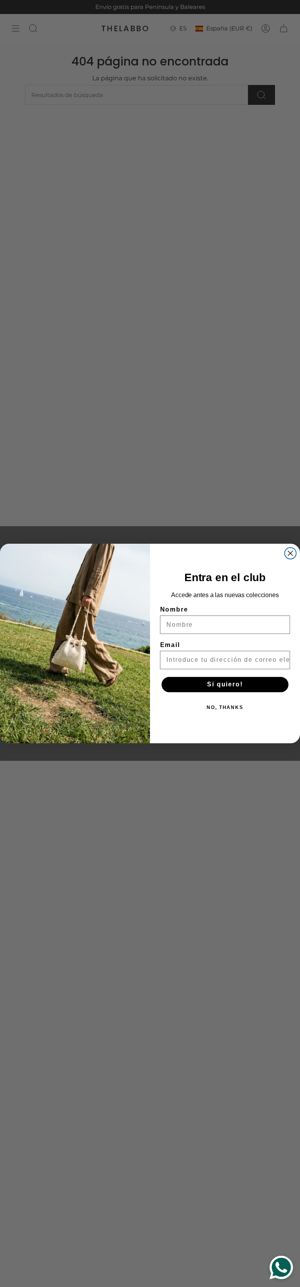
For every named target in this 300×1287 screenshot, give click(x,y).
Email (170, 645)
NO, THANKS (225, 708)
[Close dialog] (290, 553)
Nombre (174, 609)
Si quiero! (225, 684)
